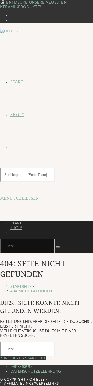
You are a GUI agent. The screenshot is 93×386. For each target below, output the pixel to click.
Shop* (16, 228)
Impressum (21, 367)
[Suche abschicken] (58, 247)
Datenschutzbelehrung (35, 371)
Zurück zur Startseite (23, 358)
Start (16, 223)
